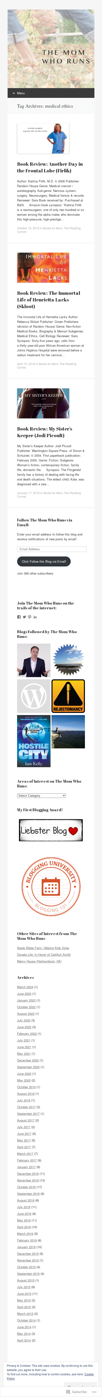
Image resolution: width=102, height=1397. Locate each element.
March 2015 (25, 1313)
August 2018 (25, 1093)
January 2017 (26, 1167)
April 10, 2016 (26, 364)
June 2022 (24, 1027)
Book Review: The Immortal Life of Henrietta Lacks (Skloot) (48, 300)
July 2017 (23, 1127)
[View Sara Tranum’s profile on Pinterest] (30, 617)
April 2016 (24, 1227)
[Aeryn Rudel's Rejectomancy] (68, 696)
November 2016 (28, 1180)
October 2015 (26, 1267)
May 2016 (24, 1220)
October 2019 (26, 1087)
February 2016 (27, 1240)
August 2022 (25, 1013)
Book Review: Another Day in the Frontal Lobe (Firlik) (50, 167)
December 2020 (28, 1060)
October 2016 (26, 1187)
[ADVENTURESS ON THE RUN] (68, 732)
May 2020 (24, 1080)
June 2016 (24, 1213)
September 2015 (28, 1273)
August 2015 (25, 1280)
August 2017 (25, 1120)
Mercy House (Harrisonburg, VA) (39, 961)
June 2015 (24, 1293)
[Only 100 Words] (68, 661)
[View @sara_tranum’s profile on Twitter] (24, 617)
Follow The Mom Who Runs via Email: (45, 522)
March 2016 (25, 1233)
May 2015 (24, 1300)
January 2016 (26, 1247)
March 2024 (25, 987)
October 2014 (26, 1320)
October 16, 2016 (28, 228)
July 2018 (23, 1100)
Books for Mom (52, 228)
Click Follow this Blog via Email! (44, 561)
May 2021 (24, 1053)
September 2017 (28, 1113)
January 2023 (26, 1000)
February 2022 (27, 1033)
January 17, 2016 (28, 493)
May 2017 (24, 1140)
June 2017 (24, 1133)
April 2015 (24, 1307)
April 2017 (24, 1147)
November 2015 (28, 1260)
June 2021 (24, 1047)
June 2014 (24, 1327)
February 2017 (27, 1160)
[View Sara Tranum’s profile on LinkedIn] (35, 617)
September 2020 (28, 1067)
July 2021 (23, 1040)
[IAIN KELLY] (34, 742)
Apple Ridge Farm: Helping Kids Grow (43, 948)
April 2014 (24, 1340)
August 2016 (25, 1200)
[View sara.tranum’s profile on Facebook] (19, 617)
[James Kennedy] (34, 661)
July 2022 (23, 1020)
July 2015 (23, 1287)
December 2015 (28, 1253)
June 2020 (24, 1073)
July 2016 (23, 1207)
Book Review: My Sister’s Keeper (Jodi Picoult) (44, 432)
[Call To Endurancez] (34, 696)
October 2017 (26, 1107)
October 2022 (26, 1007)
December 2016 (28, 1173)
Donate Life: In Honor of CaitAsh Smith (44, 954)
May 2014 (24, 1333)
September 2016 (28, 1193)
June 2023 (24, 993)
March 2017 (25, 1153)
